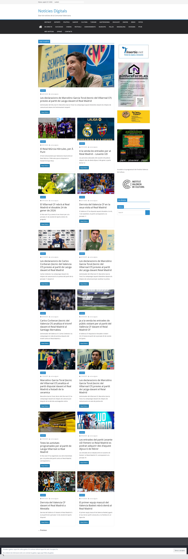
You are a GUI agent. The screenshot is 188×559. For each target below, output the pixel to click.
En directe (48, 27)
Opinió (59, 31)
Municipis (102, 27)
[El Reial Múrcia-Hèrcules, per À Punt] (56, 128)
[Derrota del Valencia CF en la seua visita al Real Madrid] (95, 183)
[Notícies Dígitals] (40, 26)
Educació (116, 22)
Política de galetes (49, 553)
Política (66, 22)
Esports (57, 22)
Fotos (140, 22)
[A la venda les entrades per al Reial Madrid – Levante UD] (95, 129)
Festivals (78, 27)
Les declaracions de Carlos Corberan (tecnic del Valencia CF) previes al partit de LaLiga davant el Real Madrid (55, 265)
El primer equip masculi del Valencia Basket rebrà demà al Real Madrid (95, 505)
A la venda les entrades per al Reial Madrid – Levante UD (95, 152)
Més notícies (49, 31)
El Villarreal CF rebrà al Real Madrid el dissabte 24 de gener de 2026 (55, 207)
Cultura (84, 22)
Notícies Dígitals (52, 11)
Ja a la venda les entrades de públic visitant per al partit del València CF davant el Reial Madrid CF (95, 325)
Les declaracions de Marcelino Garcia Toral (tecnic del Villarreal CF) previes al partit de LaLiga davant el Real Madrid (76, 99)
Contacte (68, 31)
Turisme (93, 22)
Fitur (140, 27)
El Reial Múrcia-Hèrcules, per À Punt (56, 150)
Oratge (125, 22)
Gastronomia (104, 22)
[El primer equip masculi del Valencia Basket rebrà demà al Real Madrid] (95, 481)
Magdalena (121, 27)
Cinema (68, 27)
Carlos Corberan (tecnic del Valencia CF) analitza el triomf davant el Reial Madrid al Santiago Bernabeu (56, 325)
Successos (59, 27)
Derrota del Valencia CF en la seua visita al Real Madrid (94, 206)
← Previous (42, 530)
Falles (111, 27)
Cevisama (131, 27)
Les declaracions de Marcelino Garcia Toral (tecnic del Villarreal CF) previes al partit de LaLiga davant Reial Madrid (95, 265)
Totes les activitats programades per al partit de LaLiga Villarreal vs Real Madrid (55, 447)
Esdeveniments (90, 27)
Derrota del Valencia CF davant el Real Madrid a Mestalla (53, 505)
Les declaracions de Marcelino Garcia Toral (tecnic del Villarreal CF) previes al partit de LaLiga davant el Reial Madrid (95, 386)
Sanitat (75, 22)
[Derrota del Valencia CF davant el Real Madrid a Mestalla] (56, 481)
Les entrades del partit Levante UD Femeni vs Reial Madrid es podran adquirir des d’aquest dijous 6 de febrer (95, 444)
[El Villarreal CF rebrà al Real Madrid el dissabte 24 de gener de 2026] (56, 183)
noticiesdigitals (54, 94)
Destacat (47, 22)
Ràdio (133, 22)
